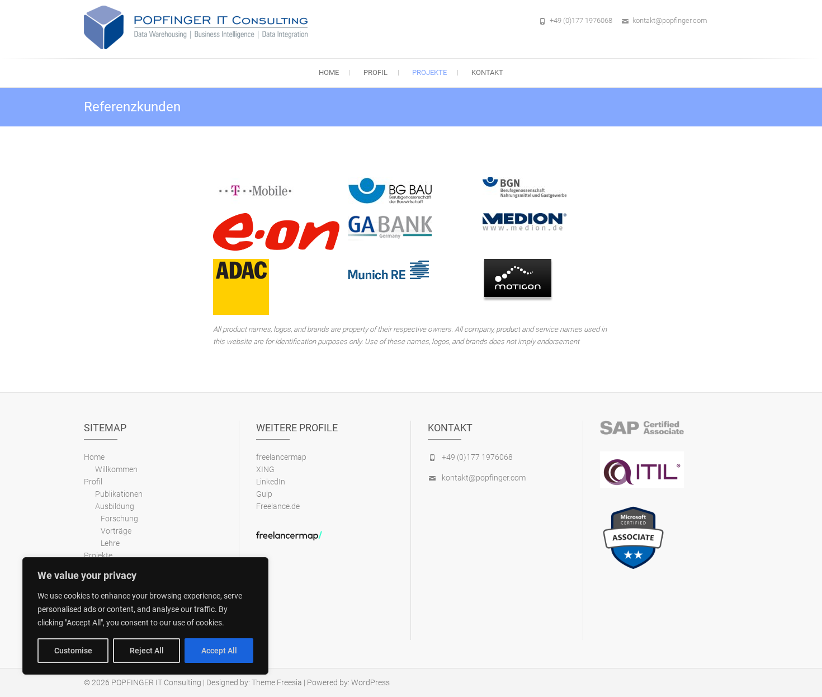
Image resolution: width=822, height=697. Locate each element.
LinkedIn (270, 481)
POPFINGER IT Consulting (156, 682)
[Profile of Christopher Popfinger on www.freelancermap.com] (289, 535)
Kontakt (487, 72)
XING (265, 469)
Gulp (264, 493)
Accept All (219, 650)
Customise (73, 650)
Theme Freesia (277, 682)
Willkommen (116, 469)
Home (329, 72)
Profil (375, 72)
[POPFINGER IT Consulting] (198, 27)
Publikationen (119, 493)
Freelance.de (278, 506)
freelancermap (281, 457)
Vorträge (116, 530)
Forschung (119, 518)
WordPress (370, 682)
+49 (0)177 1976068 (581, 20)
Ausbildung (114, 506)
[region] (145, 616)
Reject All (147, 650)
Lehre (110, 543)
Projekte (429, 72)
